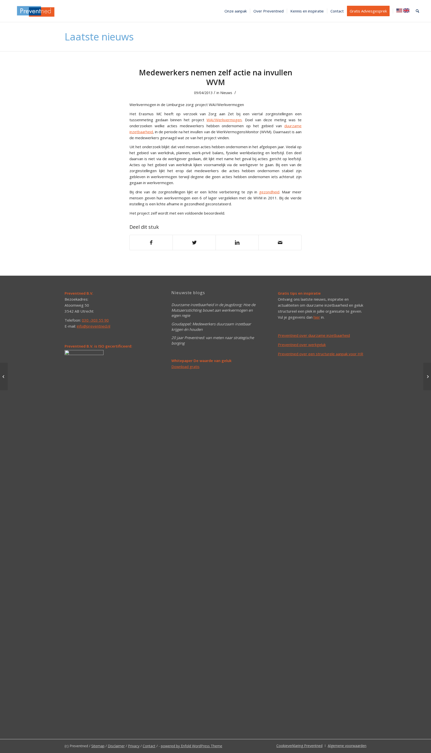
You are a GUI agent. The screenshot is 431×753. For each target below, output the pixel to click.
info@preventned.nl (93, 326)
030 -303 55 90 (95, 320)
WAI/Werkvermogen (224, 119)
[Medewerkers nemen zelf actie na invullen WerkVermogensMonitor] (427, 376)
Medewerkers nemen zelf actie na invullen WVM (215, 77)
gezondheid (269, 191)
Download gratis (185, 366)
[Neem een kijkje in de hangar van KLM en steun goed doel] (4, 376)
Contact (149, 746)
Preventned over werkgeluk (302, 344)
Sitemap (98, 746)
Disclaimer (116, 746)
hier (317, 317)
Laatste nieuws (99, 36)
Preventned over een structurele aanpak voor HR (320, 353)
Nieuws (226, 92)
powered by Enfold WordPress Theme (191, 746)
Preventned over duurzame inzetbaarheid (314, 335)
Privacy (133, 746)
